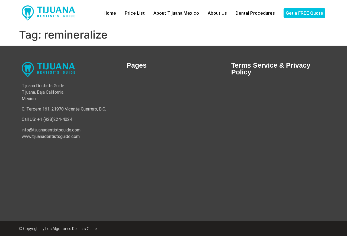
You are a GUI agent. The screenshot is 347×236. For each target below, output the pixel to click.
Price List (135, 13)
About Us (217, 13)
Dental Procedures (255, 13)
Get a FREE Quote (304, 13)
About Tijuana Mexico (176, 13)
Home (110, 13)
